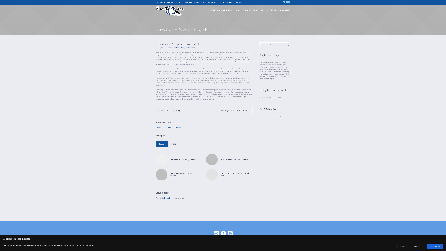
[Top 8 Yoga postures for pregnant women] (161, 174)
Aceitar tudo (435, 246)
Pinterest (178, 128)
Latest (174, 144)
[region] (223, 243)
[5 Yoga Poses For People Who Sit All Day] (212, 174)
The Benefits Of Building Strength (183, 159)
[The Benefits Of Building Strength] (161, 159)
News (182, 48)
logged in (167, 198)
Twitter (168, 128)
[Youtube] (289, 2)
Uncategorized (190, 48)
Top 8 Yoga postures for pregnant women (183, 174)
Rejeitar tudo (418, 246)
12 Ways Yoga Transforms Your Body (232, 110)
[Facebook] (286, 2)
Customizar (401, 246)
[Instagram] (284, 2)
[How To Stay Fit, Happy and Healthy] (212, 159)
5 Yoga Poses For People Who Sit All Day (235, 174)
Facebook (159, 128)
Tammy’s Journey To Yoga (171, 110)
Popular (161, 144)
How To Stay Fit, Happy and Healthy (235, 159)
